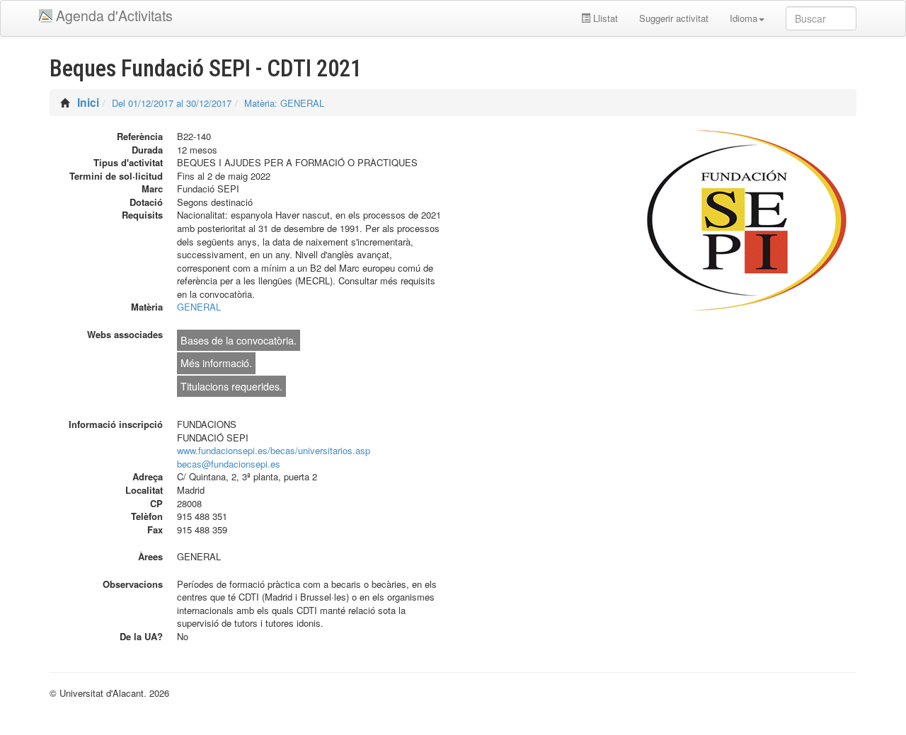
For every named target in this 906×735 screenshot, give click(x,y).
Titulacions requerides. (231, 386)
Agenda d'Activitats (114, 15)
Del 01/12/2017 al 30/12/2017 (171, 103)
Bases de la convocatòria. (238, 340)
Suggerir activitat (674, 18)
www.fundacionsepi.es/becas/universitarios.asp (273, 450)
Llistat (604, 18)
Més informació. (216, 363)
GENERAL (199, 306)
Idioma (743, 18)
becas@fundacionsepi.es (228, 463)
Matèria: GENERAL (284, 103)
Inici (88, 102)
